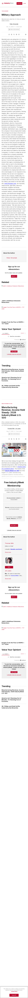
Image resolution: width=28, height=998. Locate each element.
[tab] (6, 333)
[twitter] (14, 34)
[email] (19, 34)
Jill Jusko (18, 428)
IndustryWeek (15, 575)
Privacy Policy (14, 991)
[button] (3, 3)
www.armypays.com (10, 183)
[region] (14, 336)
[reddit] (16, 34)
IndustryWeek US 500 (7, 403)
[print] (25, 34)
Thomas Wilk (10, 428)
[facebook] (9, 34)
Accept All (14, 995)
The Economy (5, 11)
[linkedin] (11, 34)
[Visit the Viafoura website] (23, 339)
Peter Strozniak (14, 24)
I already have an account (14, 354)
